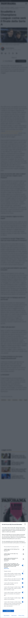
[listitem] (14, 546)
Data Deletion (6, 615)
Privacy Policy (21, 615)
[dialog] (14, 570)
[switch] (23, 549)
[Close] (25, 524)
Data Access (14, 615)
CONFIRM (8, 610)
